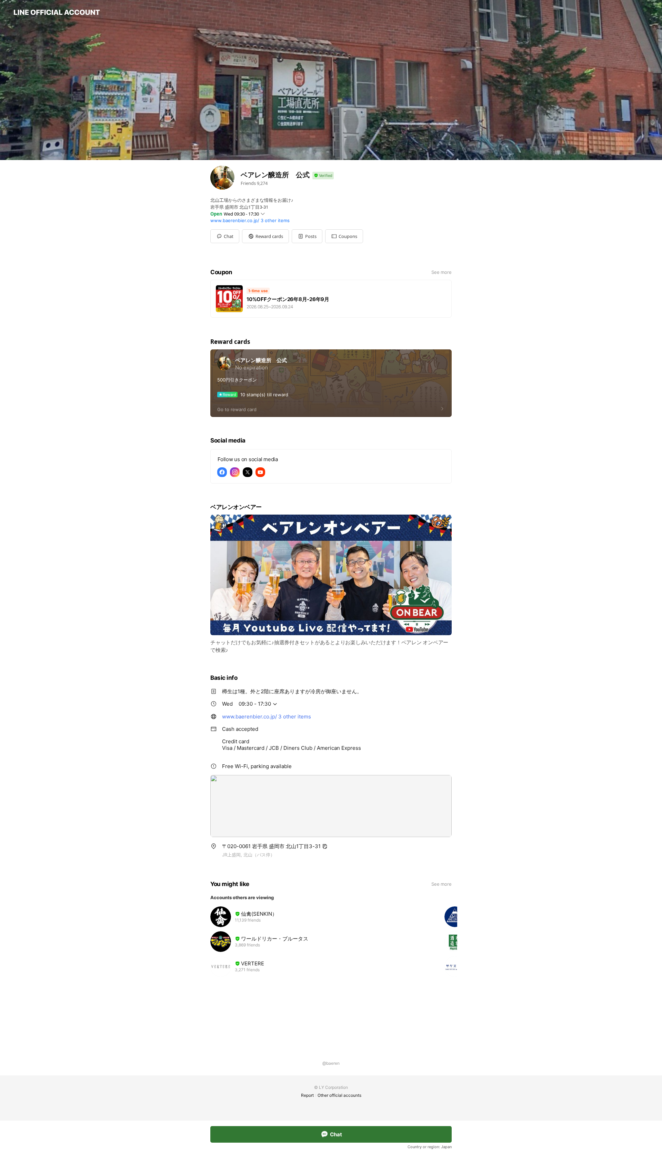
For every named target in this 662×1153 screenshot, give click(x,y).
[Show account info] (323, 176)
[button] (265, 236)
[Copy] (325, 846)
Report (307, 1095)
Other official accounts (339, 1095)
